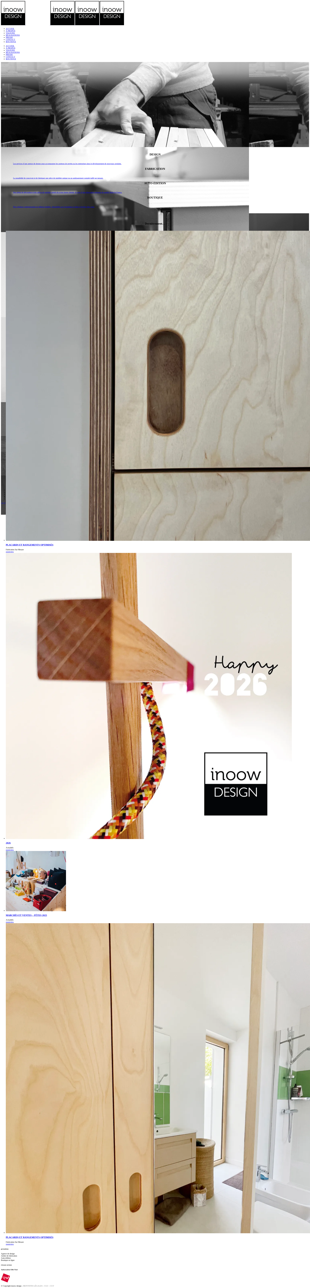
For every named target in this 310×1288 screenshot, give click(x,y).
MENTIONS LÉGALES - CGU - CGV (38, 1286)
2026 (8, 843)
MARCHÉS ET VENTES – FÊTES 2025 (26, 915)
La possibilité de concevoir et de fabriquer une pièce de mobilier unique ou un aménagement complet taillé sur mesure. (58, 178)
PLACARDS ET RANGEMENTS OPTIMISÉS (29, 545)
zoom (8, 552)
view (12, 552)
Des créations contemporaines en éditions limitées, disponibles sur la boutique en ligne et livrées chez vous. (54, 207)
